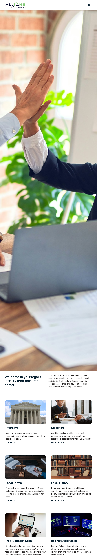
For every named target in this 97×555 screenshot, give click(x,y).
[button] (89, 5)
